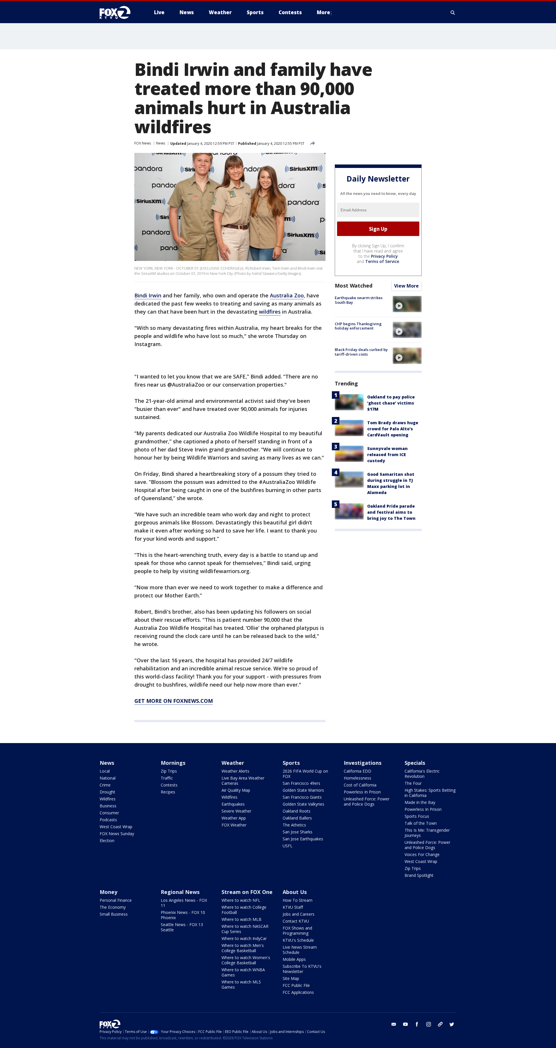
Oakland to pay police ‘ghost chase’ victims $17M (391, 403)
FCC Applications (298, 992)
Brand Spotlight (419, 875)
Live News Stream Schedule (300, 949)
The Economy (113, 907)
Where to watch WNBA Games (243, 972)
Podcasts (108, 819)
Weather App (234, 818)
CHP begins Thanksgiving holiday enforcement (358, 326)
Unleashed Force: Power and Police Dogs (366, 801)
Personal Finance (116, 900)
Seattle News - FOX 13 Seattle (182, 927)
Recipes (168, 792)
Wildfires (108, 799)
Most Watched (353, 285)
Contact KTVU (296, 921)
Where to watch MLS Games (241, 984)
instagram (428, 1024)
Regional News (180, 891)
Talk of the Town (421, 823)
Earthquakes (233, 804)
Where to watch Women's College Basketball (246, 960)
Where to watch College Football (244, 909)
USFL (287, 845)
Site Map (291, 978)
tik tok (440, 1024)
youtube (405, 1024)
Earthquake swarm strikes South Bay (359, 300)
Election (107, 840)
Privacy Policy (384, 256)
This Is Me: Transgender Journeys (427, 832)
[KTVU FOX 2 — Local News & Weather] (119, 12)
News (160, 143)
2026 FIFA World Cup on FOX (305, 773)
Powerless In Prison (362, 792)
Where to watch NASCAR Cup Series (245, 928)
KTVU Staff (293, 907)
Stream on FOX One (247, 891)
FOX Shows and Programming (297, 930)
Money (108, 891)
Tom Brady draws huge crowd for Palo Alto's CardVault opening (392, 429)
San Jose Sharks (297, 832)
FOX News (142, 143)
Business (108, 806)
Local (105, 771)
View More (406, 286)
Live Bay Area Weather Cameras (243, 780)
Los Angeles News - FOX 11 (184, 902)
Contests (169, 785)
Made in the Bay (420, 802)
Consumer (109, 812)
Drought (107, 792)
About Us (295, 891)
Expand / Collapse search (452, 12)
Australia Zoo (287, 295)
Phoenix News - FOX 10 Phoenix (183, 915)
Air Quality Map (236, 790)
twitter (451, 1024)
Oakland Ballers (297, 818)
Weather (233, 762)
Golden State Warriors (303, 790)
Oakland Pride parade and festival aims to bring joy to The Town (391, 512)
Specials (415, 762)
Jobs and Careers (298, 914)
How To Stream (297, 900)
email (393, 1024)
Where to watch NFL (241, 900)
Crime (105, 785)
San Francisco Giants (302, 797)
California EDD (357, 771)
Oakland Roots (296, 811)
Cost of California (360, 785)
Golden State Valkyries (303, 804)
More (323, 12)
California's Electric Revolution (422, 773)
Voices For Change (422, 854)
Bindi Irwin (147, 295)
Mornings (173, 762)
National (108, 778)
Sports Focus (417, 816)
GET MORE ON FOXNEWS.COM (173, 700)
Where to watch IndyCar (244, 938)
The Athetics (294, 825)
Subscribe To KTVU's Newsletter (302, 968)
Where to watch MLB (241, 919)
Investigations (362, 762)
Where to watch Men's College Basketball (243, 948)
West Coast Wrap (116, 826)
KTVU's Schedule (298, 940)
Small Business (114, 914)
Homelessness (357, 778)
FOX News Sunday (117, 833)
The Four (413, 783)
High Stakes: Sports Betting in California (430, 792)
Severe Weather (236, 811)
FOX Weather (234, 825)
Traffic (167, 778)
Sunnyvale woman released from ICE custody (387, 455)
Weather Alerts (235, 771)
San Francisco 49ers (301, 783)
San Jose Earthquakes (303, 839)
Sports (291, 762)
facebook (417, 1024)
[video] (407, 304)
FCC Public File (296, 985)
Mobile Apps (294, 959)
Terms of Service (382, 261)
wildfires (270, 311)
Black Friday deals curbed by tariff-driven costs (361, 352)
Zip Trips (169, 771)
